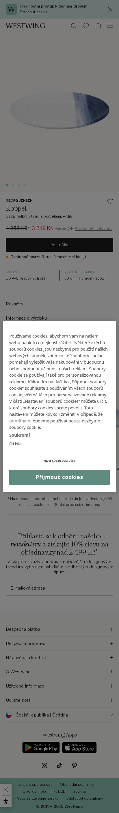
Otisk (15, 443)
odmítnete (19, 421)
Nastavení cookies (59, 461)
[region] (59, 406)
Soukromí (19, 435)
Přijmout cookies (59, 477)
